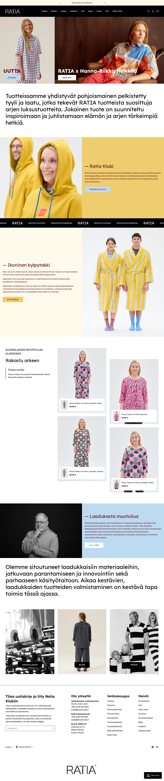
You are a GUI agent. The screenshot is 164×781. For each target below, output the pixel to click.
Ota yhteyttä (143, 701)
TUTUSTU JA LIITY (97, 189)
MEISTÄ (134, 665)
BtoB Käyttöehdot (115, 731)
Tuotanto (142, 714)
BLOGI (82, 665)
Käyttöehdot (112, 718)
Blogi (140, 722)
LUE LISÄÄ (94, 545)
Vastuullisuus (30, 665)
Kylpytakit (13, 299)
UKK (140, 705)
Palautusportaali (114, 709)
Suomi (8, 747)
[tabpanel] (108, 422)
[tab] (30, 373)
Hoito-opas (143, 709)
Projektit (142, 726)
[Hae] (148, 11)
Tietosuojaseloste (114, 722)
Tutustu (12, 78)
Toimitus (110, 701)
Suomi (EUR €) (25, 747)
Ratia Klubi (112, 735)
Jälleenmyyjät (144, 731)
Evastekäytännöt (114, 726)
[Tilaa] (53, 728)
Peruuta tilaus (113, 714)
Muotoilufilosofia (145, 718)
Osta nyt (67, 78)
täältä (41, 721)
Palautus (111, 705)
